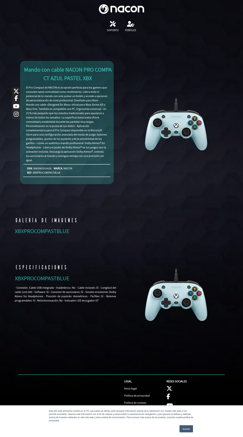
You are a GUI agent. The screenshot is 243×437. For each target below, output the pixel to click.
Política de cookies (135, 403)
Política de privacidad (137, 395)
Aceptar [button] (186, 428)
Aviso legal (130, 388)
